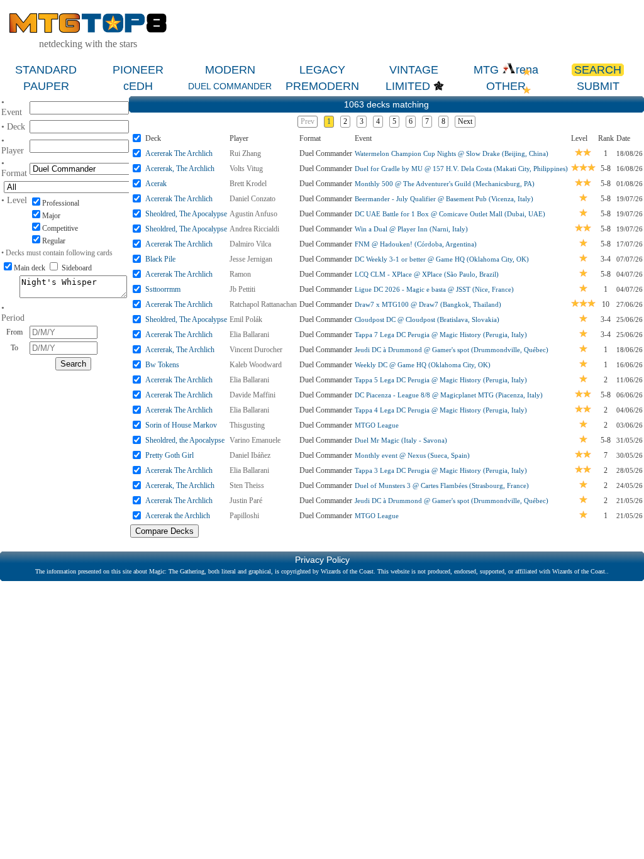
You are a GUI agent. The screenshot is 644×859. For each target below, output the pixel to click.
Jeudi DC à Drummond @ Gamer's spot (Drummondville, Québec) (451, 349)
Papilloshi (244, 515)
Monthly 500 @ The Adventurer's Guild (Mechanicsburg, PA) (445, 183)
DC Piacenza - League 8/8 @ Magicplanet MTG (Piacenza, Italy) (449, 395)
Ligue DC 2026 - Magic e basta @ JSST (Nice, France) (434, 289)
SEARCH (597, 70)
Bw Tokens (162, 364)
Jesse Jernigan (251, 259)
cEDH (138, 86)
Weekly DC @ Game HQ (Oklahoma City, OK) (423, 365)
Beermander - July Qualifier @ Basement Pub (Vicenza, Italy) (444, 198)
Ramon (240, 274)
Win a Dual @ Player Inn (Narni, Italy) (411, 229)
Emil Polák (246, 319)
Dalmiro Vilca (250, 244)
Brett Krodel (248, 183)
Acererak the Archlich (177, 515)
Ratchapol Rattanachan (263, 304)
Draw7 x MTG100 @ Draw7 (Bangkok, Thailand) (428, 304)
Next (465, 121)
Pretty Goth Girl (169, 455)
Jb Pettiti (242, 289)
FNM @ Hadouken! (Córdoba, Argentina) (416, 244)
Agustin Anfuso (253, 213)
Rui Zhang (245, 153)
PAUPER (46, 86)
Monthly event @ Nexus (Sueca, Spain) (412, 455)
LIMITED (408, 86)
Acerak (156, 183)
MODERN (230, 70)
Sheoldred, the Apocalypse (185, 440)
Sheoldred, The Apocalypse (186, 213)
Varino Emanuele (255, 440)
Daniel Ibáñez (250, 455)
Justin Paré (246, 500)
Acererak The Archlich (179, 153)
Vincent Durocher (256, 349)
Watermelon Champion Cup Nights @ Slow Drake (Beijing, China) (451, 153)
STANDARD (46, 70)
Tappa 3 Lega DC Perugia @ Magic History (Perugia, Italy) (441, 470)
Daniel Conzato (252, 198)
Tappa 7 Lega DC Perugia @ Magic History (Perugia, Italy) (441, 334)
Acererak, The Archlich (179, 168)
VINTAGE (413, 70)
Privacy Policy (322, 560)
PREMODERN (322, 86)
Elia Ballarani (249, 334)
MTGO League (377, 425)
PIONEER (138, 70)
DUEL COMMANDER (230, 86)
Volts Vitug (246, 168)
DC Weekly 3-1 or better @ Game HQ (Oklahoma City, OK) (442, 259)
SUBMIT (598, 86)
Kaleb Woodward (256, 364)
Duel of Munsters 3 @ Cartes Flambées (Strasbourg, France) (442, 485)
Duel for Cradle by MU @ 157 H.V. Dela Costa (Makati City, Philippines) (461, 168)
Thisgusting (247, 425)
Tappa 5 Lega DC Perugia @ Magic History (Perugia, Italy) (441, 380)
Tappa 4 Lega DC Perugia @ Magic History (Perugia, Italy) (441, 410)
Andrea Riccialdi (254, 228)
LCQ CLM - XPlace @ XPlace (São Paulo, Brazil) (427, 274)
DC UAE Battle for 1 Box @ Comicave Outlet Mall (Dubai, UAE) (450, 214)
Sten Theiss (247, 485)
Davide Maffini (252, 395)
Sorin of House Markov (181, 425)
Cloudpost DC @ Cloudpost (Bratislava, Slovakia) (427, 319)
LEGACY (322, 70)
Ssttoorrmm (162, 289)
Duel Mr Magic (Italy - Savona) (401, 440)
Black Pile (160, 259)
